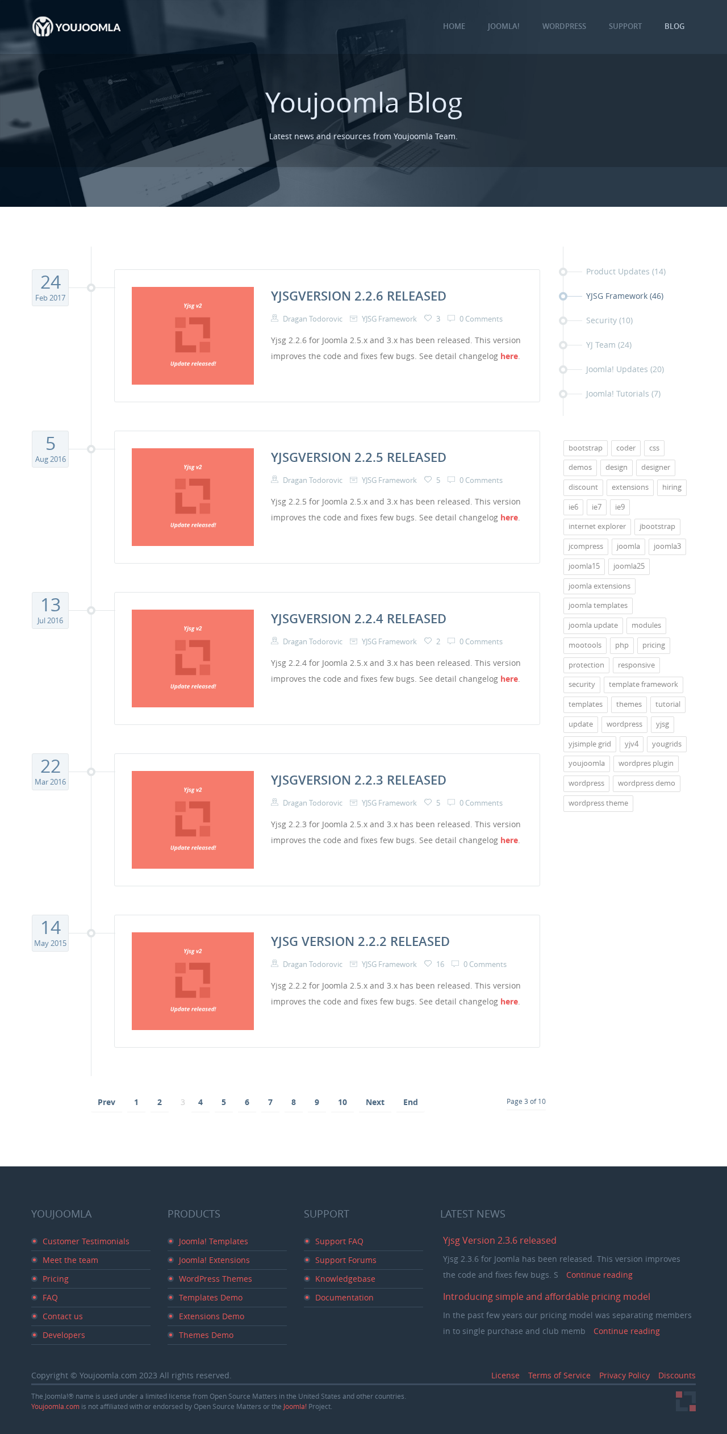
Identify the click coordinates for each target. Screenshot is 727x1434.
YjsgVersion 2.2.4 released (358, 618)
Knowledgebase (345, 1278)
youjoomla (587, 763)
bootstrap (586, 448)
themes (629, 704)
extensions (630, 487)
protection (586, 665)
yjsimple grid (590, 744)
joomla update (593, 625)
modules (646, 625)
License (505, 1375)
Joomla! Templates (213, 1241)
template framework (643, 684)
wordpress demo (646, 783)
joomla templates (598, 605)
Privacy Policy (624, 1375)
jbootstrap (657, 526)
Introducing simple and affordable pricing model (546, 1296)
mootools (585, 645)
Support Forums (346, 1259)
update (581, 724)
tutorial (667, 704)
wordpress (624, 724)
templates (586, 704)
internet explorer (597, 526)
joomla (628, 546)
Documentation (344, 1297)
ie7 (596, 507)
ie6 (573, 507)
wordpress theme (598, 803)
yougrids (667, 744)
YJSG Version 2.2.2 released (360, 941)
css (654, 448)
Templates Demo (211, 1297)
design (616, 467)
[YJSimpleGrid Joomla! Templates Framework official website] (686, 1401)
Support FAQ (339, 1241)
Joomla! (295, 1406)
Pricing (56, 1278)
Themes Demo (206, 1334)
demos (580, 467)
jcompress (586, 546)
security (582, 684)
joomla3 (667, 546)
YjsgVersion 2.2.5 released (358, 457)
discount (583, 487)
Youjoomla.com (56, 1406)
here (509, 356)
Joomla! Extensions (214, 1259)
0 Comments (481, 319)
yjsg (662, 724)
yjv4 (631, 744)
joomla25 (629, 566)
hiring (672, 487)
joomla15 (584, 566)
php (622, 645)
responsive (636, 665)
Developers (64, 1334)
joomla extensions (599, 586)
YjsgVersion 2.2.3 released (358, 780)
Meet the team (70, 1259)
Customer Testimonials (86, 1241)
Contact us (63, 1316)
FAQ (50, 1297)
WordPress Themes (215, 1278)
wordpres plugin (646, 763)
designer (655, 467)
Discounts (677, 1375)
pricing (653, 645)
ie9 (620, 507)
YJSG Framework (388, 319)
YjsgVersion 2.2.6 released (358, 296)
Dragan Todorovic (311, 319)
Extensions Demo (211, 1316)
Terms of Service (559, 1375)
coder (626, 448)
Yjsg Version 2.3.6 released (500, 1240)
